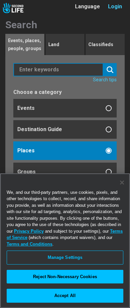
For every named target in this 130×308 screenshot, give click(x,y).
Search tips (105, 79)
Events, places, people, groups (24, 44)
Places (26, 150)
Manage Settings (65, 257)
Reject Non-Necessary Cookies (65, 276)
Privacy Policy (29, 231)
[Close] (122, 182)
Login (115, 6)
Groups (26, 172)
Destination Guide (39, 129)
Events (26, 108)
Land (53, 44)
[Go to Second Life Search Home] (13, 8)
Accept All (65, 295)
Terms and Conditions (29, 244)
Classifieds (100, 44)
